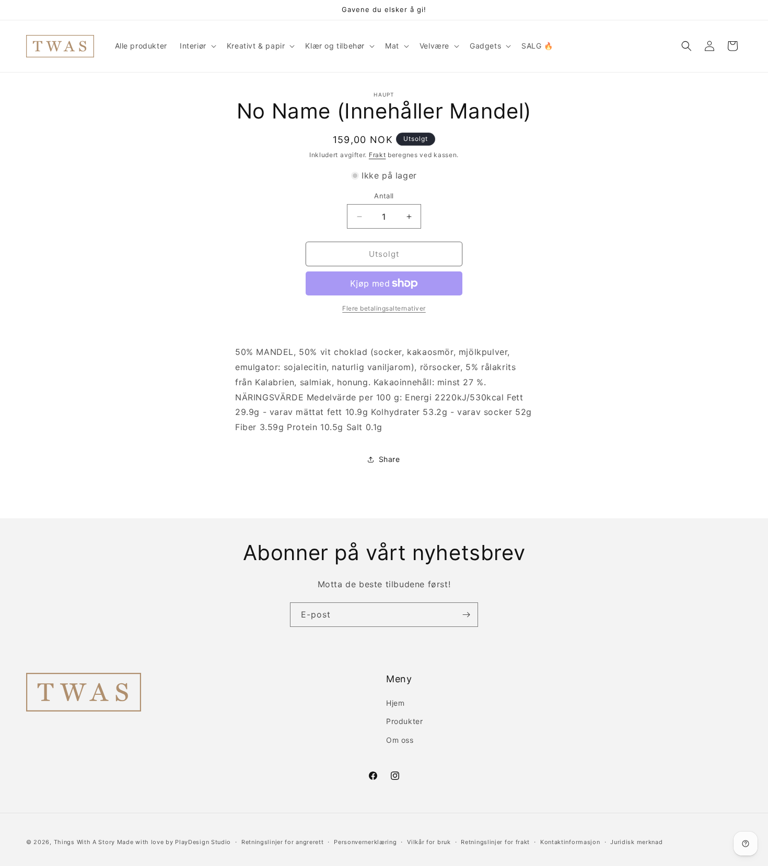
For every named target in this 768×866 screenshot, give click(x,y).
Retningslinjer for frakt (495, 842)
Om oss (400, 739)
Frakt (377, 155)
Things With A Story (84, 842)
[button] (196, 46)
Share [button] (389, 459)
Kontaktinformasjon (570, 842)
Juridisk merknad (636, 842)
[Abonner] (466, 614)
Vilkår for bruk (429, 842)
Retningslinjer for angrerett (282, 842)
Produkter (404, 721)
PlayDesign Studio (203, 842)
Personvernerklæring (365, 842)
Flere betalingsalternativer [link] (384, 308)
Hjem (395, 702)
